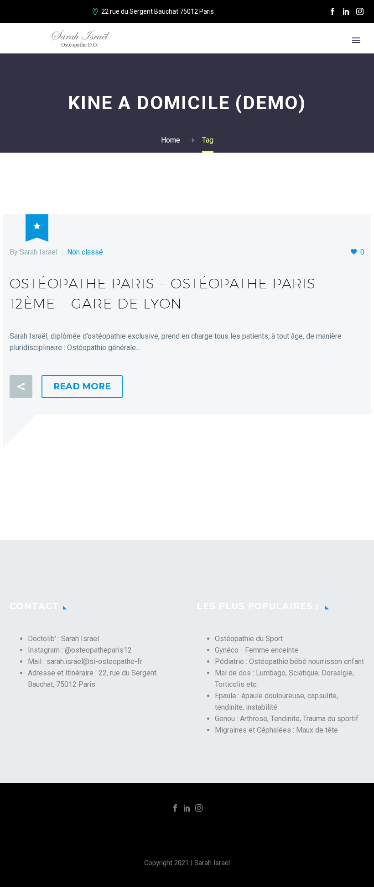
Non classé (85, 252)
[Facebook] (332, 11)
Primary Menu (356, 40)
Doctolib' (42, 638)
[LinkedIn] (346, 11)
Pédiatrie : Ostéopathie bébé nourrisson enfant (289, 661)
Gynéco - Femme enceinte (256, 650)
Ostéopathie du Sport (249, 638)
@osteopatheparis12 (98, 650)
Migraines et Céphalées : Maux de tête (276, 730)
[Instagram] (360, 11)
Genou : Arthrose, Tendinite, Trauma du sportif (286, 718)
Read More (82, 386)
